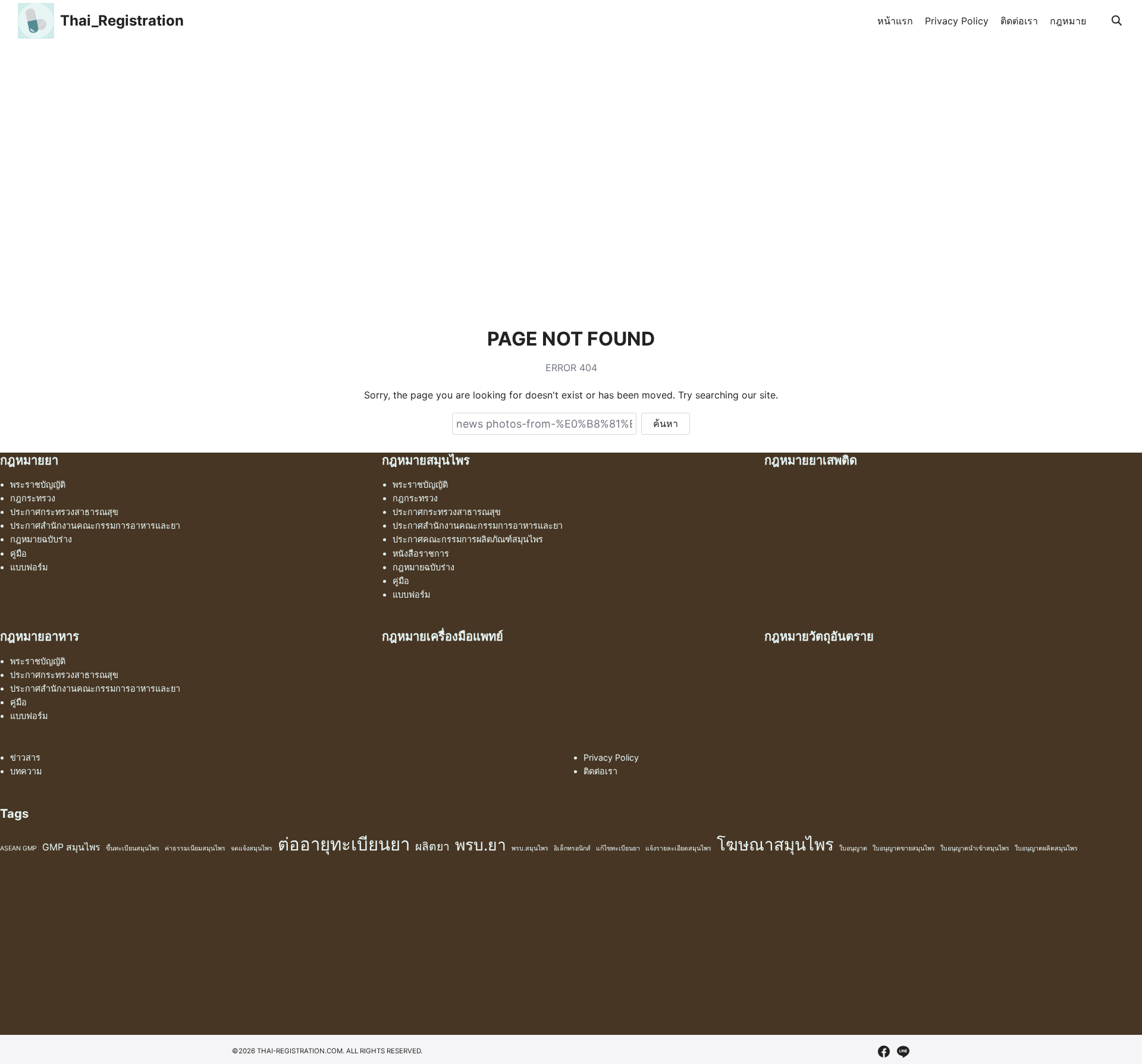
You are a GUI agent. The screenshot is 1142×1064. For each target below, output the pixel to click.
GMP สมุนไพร (71, 847)
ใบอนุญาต (853, 848)
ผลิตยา (432, 846)
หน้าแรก (895, 21)
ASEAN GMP (18, 848)
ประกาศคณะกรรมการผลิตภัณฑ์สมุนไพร (468, 539)
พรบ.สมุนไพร (530, 848)
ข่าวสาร (25, 757)
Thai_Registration (122, 20)
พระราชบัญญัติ (37, 484)
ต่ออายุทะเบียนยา (344, 844)
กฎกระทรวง (32, 498)
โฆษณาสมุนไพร (775, 844)
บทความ (26, 771)
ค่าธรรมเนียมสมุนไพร (195, 848)
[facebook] (884, 1051)
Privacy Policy (957, 21)
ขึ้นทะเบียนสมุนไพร (132, 848)
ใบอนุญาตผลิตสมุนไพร (1046, 848)
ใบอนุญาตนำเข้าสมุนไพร (974, 848)
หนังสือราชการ (421, 553)
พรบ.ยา (480, 844)
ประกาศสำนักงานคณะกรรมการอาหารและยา (95, 525)
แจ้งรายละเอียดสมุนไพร (678, 848)
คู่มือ (18, 553)
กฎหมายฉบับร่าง (41, 539)
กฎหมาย (1068, 21)
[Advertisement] (571, 131)
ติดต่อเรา (1019, 21)
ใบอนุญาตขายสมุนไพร (904, 848)
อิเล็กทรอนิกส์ (572, 848)
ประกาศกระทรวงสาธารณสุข (64, 512)
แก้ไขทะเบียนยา (618, 848)
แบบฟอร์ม (29, 567)
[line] (903, 1051)
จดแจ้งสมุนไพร (251, 848)
